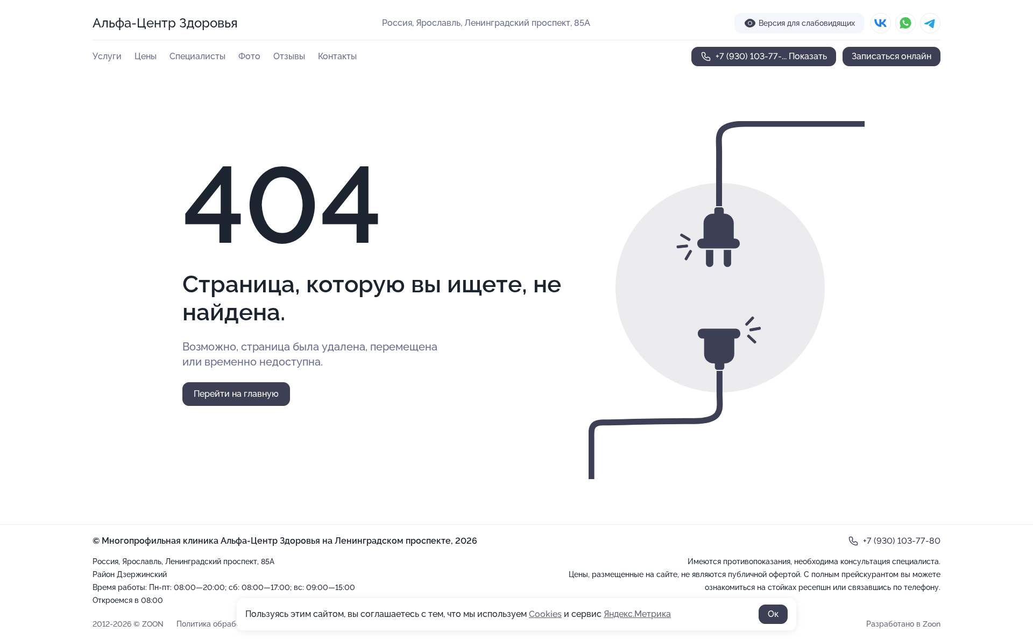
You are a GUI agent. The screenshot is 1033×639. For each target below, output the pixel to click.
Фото (249, 56)
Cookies (545, 614)
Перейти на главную (236, 394)
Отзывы (289, 56)
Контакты (337, 56)
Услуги (107, 56)
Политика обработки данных (228, 624)
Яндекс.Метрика (637, 614)
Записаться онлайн (891, 56)
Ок (773, 614)
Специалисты (197, 56)
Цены (146, 56)
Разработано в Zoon (903, 624)
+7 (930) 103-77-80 (901, 541)
